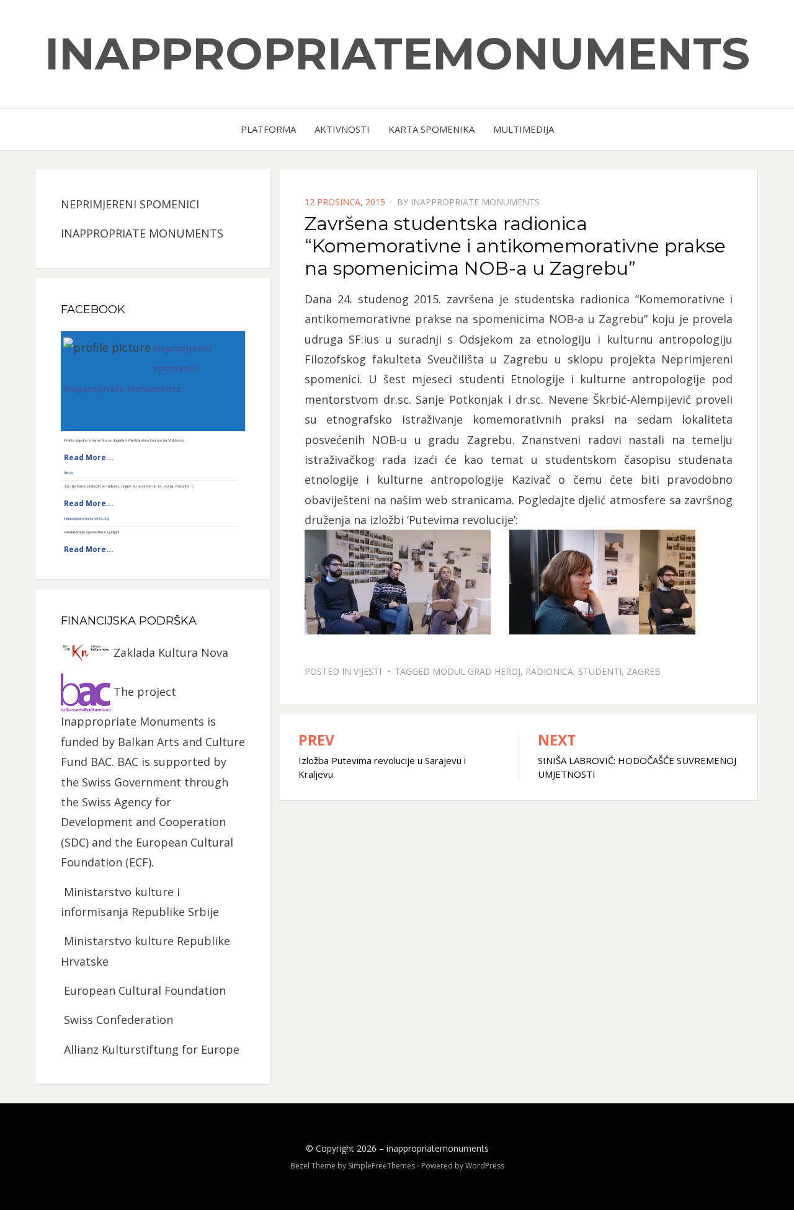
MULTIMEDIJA (523, 129)
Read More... (89, 457)
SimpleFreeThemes (381, 1165)
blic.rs (68, 472)
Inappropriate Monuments (475, 202)
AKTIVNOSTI (342, 129)
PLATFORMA (268, 129)
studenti (600, 671)
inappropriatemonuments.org (86, 518)
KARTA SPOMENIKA (431, 129)
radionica (549, 671)
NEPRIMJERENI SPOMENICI (130, 204)
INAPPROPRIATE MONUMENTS (142, 233)
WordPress (484, 1165)
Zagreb (644, 671)
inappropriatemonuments (397, 53)
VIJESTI (367, 671)
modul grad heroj (476, 671)
